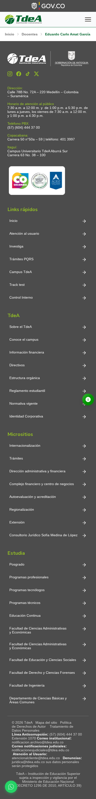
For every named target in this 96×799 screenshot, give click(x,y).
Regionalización (21, 509)
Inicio (13, 221)
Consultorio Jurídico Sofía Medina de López (43, 535)
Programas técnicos (24, 603)
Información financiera (26, 352)
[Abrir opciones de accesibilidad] (88, 399)
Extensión (17, 522)
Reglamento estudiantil (27, 391)
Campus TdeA (20, 272)
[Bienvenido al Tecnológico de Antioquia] (48, 58)
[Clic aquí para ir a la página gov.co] (48, 6)
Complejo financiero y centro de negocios (41, 484)
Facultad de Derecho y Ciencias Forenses (42, 673)
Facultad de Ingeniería (27, 685)
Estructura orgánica (24, 378)
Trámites (16, 458)
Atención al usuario (24, 233)
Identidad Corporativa (26, 416)
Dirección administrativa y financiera (37, 471)
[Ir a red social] (9, 73)
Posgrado (16, 564)
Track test (17, 285)
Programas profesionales (28, 577)
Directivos (17, 365)
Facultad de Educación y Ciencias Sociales (42, 660)
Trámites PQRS (21, 259)
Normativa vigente (23, 403)
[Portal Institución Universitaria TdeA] (23, 19)
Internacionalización (24, 445)
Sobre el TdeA (20, 327)
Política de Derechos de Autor (41, 724)
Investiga (16, 246)
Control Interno (21, 297)
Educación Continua (25, 615)
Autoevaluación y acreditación (32, 497)
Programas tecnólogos (27, 590)
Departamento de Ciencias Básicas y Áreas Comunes (38, 700)
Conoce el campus (23, 339)
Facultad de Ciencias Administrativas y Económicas (37, 630)
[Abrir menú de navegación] (88, 19)
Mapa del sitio (46, 722)
